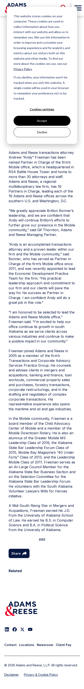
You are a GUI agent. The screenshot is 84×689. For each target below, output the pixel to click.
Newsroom (45, 645)
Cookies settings (42, 109)
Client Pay (63, 645)
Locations (26, 645)
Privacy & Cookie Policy (41, 674)
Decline (42, 132)
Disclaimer (11, 674)
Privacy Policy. (23, 69)
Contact (10, 645)
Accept (42, 121)
